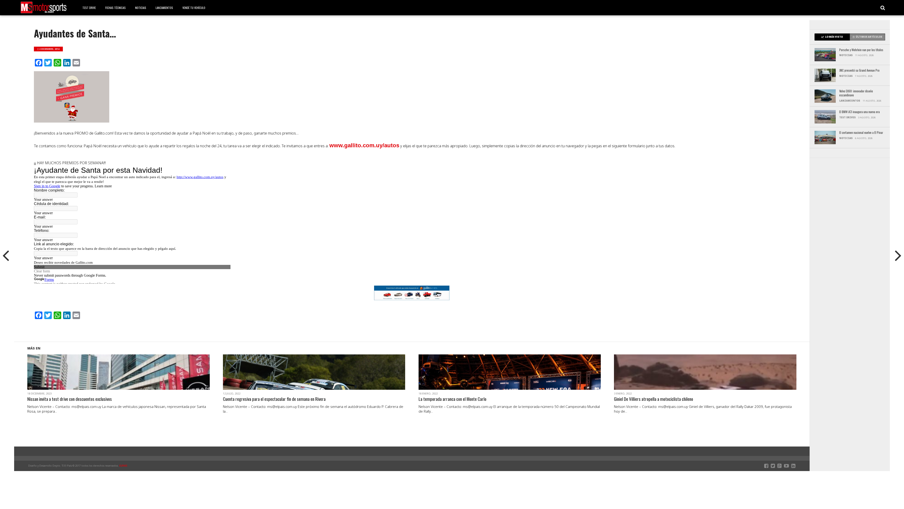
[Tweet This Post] (118, 377)
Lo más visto (834, 36)
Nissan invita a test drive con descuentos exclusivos (69, 399)
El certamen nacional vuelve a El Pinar (861, 133)
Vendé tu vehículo (193, 8)
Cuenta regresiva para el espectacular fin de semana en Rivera (274, 399)
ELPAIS (123, 465)
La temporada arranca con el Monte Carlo (452, 399)
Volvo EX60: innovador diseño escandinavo (856, 93)
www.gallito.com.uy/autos (364, 145)
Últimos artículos (869, 36)
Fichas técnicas (115, 8)
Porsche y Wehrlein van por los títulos (861, 50)
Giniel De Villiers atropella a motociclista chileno (653, 399)
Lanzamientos (164, 8)
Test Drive (89, 8)
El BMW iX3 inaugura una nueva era (859, 112)
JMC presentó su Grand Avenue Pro (859, 71)
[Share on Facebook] (108, 377)
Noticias (140, 8)
